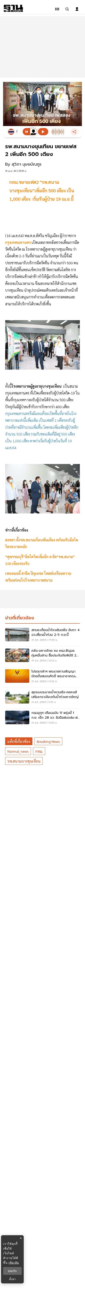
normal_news (18, 751)
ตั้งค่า (12, 1279)
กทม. (39, 751)
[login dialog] (77, 9)
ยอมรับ (12, 1271)
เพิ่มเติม (13, 1263)
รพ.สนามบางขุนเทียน (23, 761)
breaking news (48, 741)
